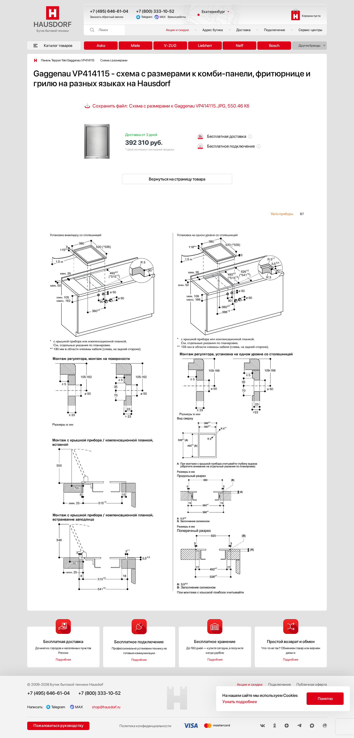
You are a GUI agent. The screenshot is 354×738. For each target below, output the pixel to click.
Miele (135, 45)
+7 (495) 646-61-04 (109, 11)
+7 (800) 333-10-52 (155, 11)
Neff (239, 45)
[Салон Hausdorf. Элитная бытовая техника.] (35, 60)
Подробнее (63, 659)
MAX (163, 17)
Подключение (274, 30)
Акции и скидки (177, 30)
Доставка (243, 30)
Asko (101, 45)
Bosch (274, 45)
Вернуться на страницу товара (177, 179)
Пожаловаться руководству (58, 725)
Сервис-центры (310, 30)
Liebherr (205, 45)
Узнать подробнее (239, 701)
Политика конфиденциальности (145, 726)
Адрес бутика (212, 30)
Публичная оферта (311, 684)
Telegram (146, 17)
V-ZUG (170, 45)
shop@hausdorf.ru (106, 707)
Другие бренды (309, 45)
